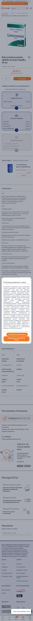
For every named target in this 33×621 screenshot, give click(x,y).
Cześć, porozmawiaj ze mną (21, 611)
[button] (30, 609)
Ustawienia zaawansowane (17, 334)
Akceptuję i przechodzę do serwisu (16, 338)
